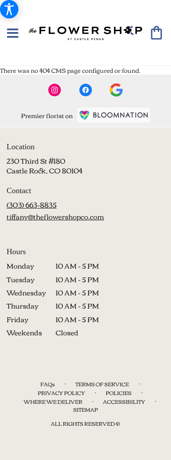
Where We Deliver (53, 401)
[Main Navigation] (12, 33)
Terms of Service (102, 384)
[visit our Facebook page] (85, 90)
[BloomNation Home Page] (113, 115)
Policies (119, 392)
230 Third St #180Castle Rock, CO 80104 (44, 165)
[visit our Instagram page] (54, 90)
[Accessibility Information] (9, 9)
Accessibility (124, 401)
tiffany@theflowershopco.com (55, 216)
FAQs (47, 384)
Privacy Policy (61, 392)
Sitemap (85, 409)
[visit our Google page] (116, 90)
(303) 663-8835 (32, 204)
